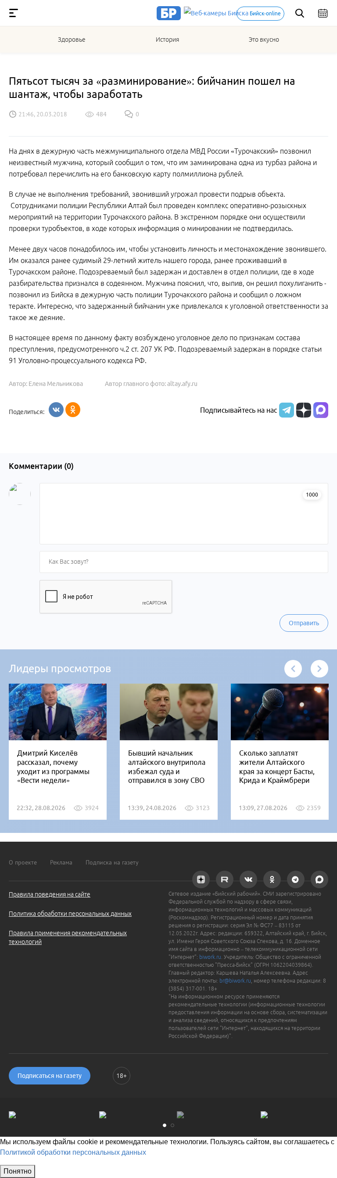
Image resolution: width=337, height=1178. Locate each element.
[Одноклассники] (72, 409)
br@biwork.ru (235, 980)
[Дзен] (302, 410)
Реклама (61, 862)
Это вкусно (264, 39)
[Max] (320, 410)
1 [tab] (164, 1125)
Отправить (304, 623)
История (167, 39)
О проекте (23, 862)
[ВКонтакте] (56, 409)
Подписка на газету (112, 862)
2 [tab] (172, 1125)
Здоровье (72, 39)
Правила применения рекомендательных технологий (68, 937)
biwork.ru (210, 957)
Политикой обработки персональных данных (73, 1152)
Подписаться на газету (50, 1075)
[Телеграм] (285, 410)
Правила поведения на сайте (49, 894)
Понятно (18, 1171)
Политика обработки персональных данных (70, 913)
